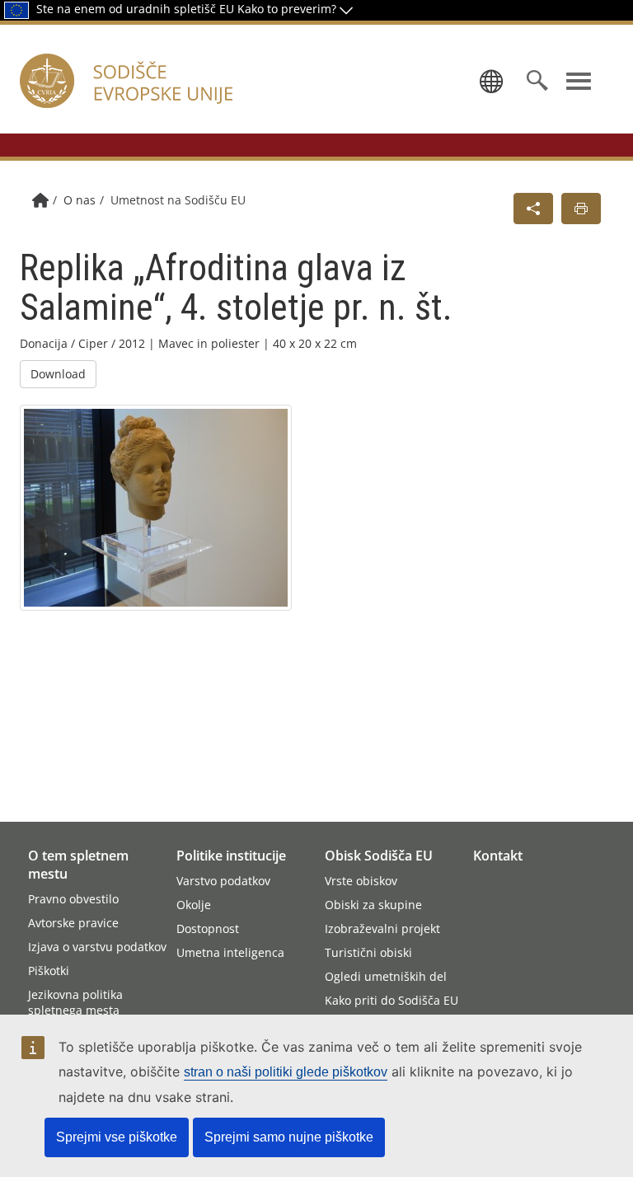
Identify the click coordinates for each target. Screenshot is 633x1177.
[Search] (537, 80)
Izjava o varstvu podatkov (97, 946)
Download (58, 374)
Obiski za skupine (373, 904)
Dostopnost (207, 928)
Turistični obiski (368, 952)
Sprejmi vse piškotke (116, 1137)
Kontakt (498, 855)
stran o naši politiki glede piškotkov (285, 1072)
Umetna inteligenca (230, 952)
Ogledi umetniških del (386, 976)
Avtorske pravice (73, 923)
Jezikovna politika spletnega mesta (75, 1002)
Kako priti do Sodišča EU (391, 1000)
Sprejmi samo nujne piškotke (288, 1137)
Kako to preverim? (288, 8)
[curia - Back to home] (167, 100)
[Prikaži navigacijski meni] (578, 80)
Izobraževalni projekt (382, 928)
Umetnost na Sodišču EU (178, 200)
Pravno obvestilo (73, 899)
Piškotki (48, 970)
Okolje (193, 904)
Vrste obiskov (361, 881)
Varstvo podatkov (223, 881)
